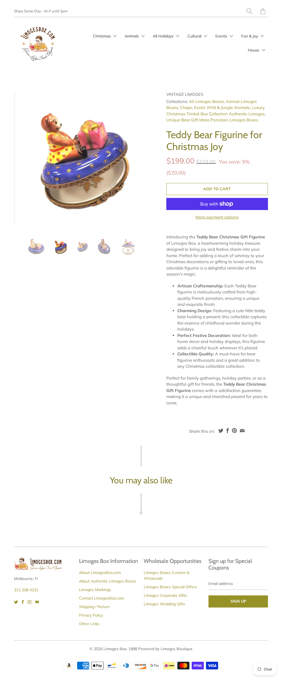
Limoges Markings (95, 589)
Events (221, 36)
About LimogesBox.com (100, 572)
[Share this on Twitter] (221, 430)
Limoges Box (115, 648)
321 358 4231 (26, 589)
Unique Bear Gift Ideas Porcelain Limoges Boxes (212, 119)
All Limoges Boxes (206, 101)
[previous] (23, 160)
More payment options (217, 217)
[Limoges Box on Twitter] (16, 602)
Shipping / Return (94, 606)
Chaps (186, 107)
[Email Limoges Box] (37, 602)
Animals (132, 36)
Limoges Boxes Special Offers (170, 586)
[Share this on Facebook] (228, 430)
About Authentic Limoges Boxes (107, 581)
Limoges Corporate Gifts (165, 595)
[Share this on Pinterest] (234, 430)
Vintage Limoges (184, 94)
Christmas (102, 36)
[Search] (249, 11)
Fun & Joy (250, 36)
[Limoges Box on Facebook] (23, 602)
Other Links (89, 623)
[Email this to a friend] (242, 430)
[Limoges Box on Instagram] (29, 602)
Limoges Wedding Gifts (164, 603)
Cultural (195, 36)
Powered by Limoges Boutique (165, 648)
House (254, 50)
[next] (140, 160)
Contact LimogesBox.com (101, 598)
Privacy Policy (91, 615)
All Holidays (164, 36)
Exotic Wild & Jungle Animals (222, 107)
